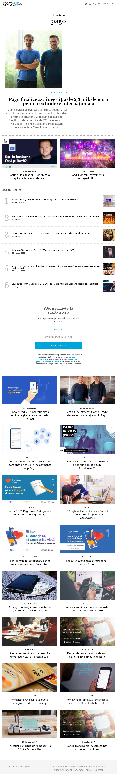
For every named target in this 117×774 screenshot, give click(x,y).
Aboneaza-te (58, 345)
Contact (99, 769)
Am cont (58, 329)
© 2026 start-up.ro (19, 766)
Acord (91, 766)
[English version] (86, 4)
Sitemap (78, 769)
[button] (90, 4)
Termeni (62, 769)
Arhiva (89, 769)
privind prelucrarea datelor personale (56, 360)
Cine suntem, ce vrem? (62, 766)
